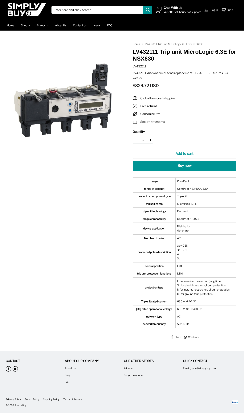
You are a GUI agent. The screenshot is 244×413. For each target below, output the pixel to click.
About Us (60, 25)
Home (10, 25)
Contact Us (80, 25)
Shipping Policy (51, 399)
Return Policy (32, 399)
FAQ (109, 25)
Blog (67, 375)
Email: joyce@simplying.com (199, 368)
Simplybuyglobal (133, 375)
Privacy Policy (13, 399)
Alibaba (128, 368)
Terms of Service (72, 399)
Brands (41, 25)
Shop (24, 25)
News (96, 25)
